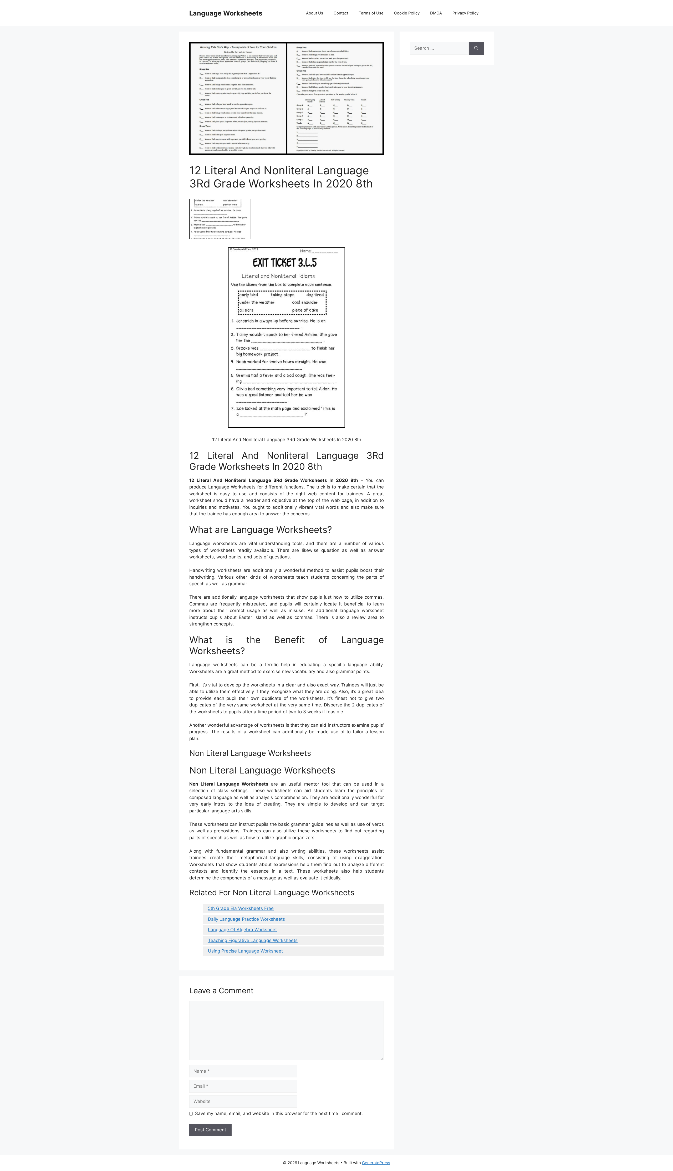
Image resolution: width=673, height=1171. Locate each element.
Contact (341, 13)
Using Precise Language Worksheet (245, 951)
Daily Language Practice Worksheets (246, 919)
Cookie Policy (407, 13)
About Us (314, 13)
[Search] (476, 48)
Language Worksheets (225, 13)
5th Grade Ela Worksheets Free (241, 908)
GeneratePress (376, 1162)
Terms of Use (371, 13)
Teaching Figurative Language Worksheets (253, 940)
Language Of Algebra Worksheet (242, 929)
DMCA (436, 13)
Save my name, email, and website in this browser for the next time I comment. (279, 1113)
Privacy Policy (465, 13)
